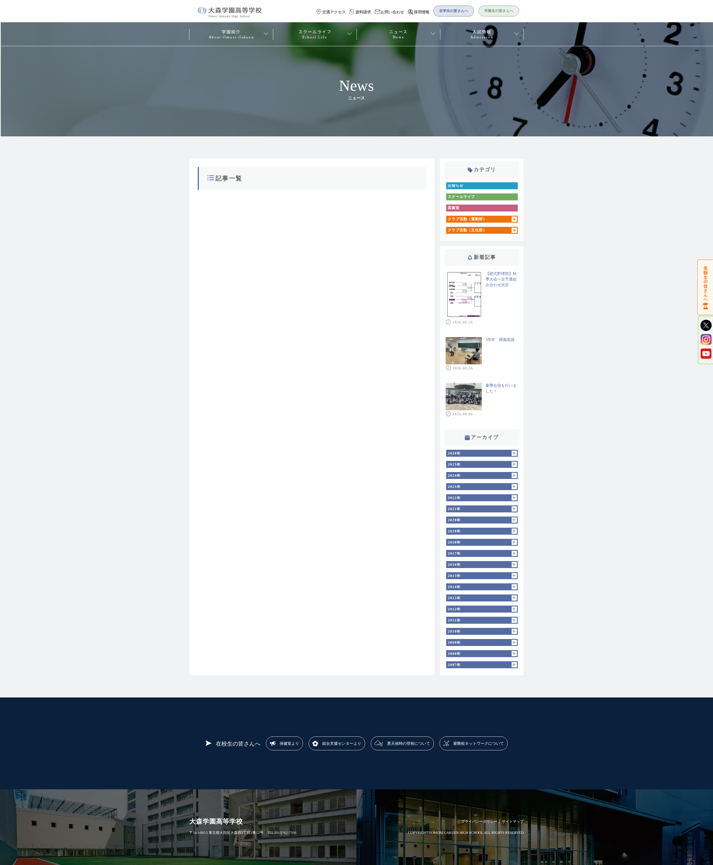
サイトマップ (513, 821)
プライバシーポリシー (479, 821)
